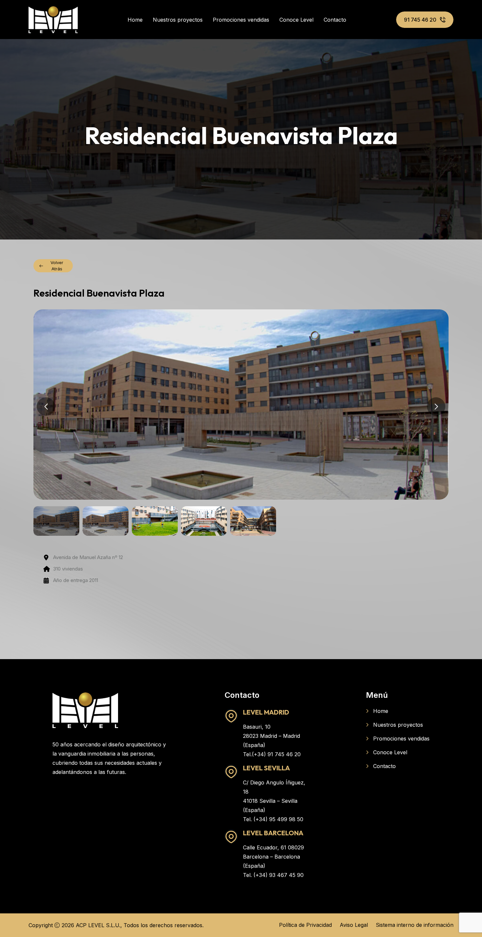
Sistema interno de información (414, 925)
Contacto (335, 19)
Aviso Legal (354, 925)
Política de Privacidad (305, 925)
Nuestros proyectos (178, 19)
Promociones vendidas (241, 19)
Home (135, 19)
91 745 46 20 (420, 19)
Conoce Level (296, 19)
